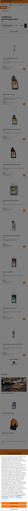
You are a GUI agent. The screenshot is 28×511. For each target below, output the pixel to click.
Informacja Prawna (5, 500)
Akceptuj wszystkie (14, 503)
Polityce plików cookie (18, 498)
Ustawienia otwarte (14, 509)
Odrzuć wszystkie (13, 506)
